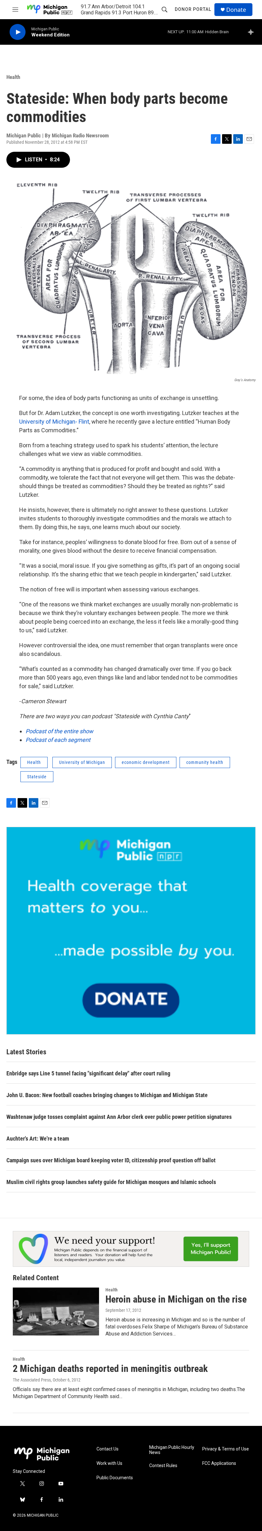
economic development (146, 762)
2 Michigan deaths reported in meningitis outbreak (110, 1368)
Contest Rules (163, 1465)
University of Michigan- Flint (54, 421)
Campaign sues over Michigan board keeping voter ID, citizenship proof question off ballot (111, 1160)
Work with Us (109, 1463)
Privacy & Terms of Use (225, 1449)
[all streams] (252, 32)
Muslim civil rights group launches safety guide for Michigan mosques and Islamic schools (111, 1182)
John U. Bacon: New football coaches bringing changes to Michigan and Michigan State (107, 1095)
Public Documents (114, 1477)
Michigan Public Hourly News (171, 1450)
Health (13, 77)
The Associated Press (32, 1379)
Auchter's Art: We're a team (37, 1138)
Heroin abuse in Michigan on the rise (176, 1299)
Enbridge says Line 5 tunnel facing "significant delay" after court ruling (88, 1073)
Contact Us (107, 1449)
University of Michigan (82, 762)
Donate (236, 9)
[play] (17, 32)
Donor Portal (193, 9)
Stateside (37, 776)
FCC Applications (219, 1463)
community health (204, 762)
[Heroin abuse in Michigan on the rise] (56, 1311)
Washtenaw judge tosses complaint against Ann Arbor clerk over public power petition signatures (119, 1116)
